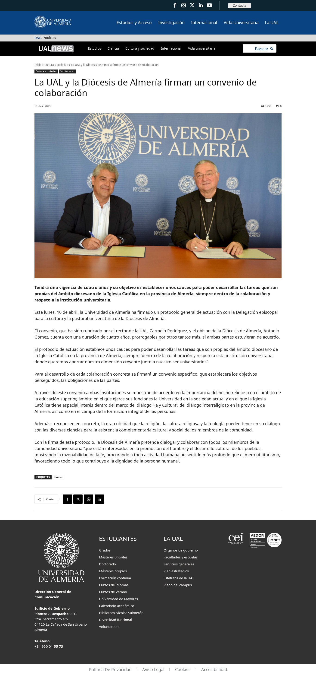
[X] (78, 499)
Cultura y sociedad (56, 65)
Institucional (67, 71)
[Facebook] (174, 5)
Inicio (37, 65)
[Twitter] (192, 5)
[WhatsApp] (88, 499)
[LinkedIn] (200, 5)
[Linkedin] (99, 499)
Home (58, 477)
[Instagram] (183, 5)
